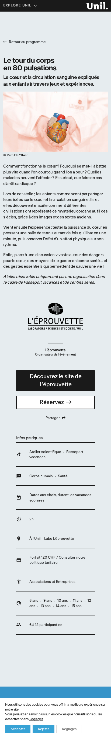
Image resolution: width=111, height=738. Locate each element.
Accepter (18, 729)
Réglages (36, 719)
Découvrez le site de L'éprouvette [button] (56, 380)
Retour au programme (27, 42)
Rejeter (43, 729)
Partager (53, 418)
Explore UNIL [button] (18, 5)
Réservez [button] (52, 402)
